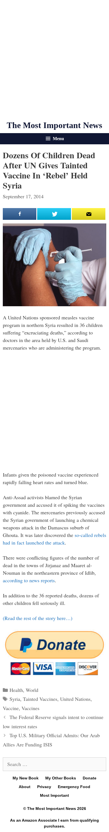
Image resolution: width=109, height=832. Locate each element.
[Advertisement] (54, 60)
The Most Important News (54, 125)
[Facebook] (19, 214)
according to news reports (29, 580)
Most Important (54, 795)
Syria (15, 699)
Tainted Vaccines (40, 699)
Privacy (44, 786)
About (24, 786)
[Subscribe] (88, 214)
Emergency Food (74, 786)
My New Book (26, 778)
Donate (89, 778)
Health (16, 690)
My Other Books (60, 778)
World (32, 690)
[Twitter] (54, 214)
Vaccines (30, 708)
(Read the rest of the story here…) (37, 618)
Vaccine (11, 708)
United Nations (75, 699)
